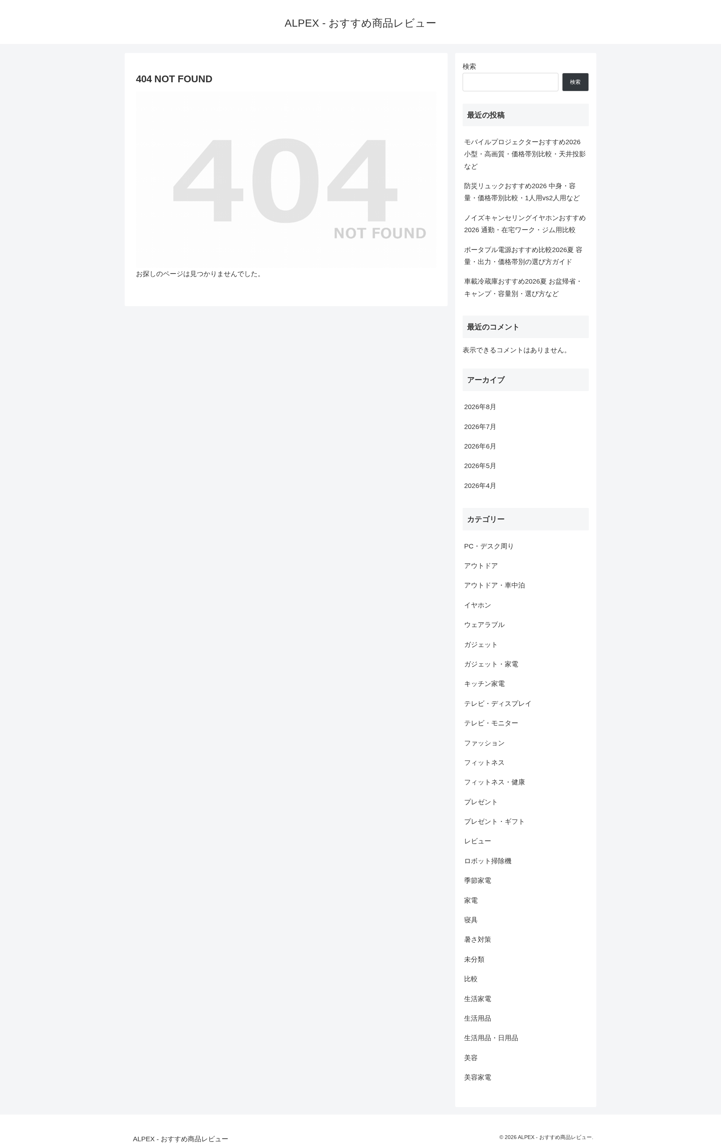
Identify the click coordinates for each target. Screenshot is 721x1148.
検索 (469, 66)
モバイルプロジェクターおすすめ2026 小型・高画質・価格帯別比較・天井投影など (525, 154)
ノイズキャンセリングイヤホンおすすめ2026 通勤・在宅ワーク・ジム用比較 (525, 224)
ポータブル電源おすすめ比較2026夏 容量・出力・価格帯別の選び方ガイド (523, 256)
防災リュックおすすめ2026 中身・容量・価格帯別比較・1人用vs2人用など (522, 192)
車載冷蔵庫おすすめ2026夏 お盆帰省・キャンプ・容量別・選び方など (523, 287)
